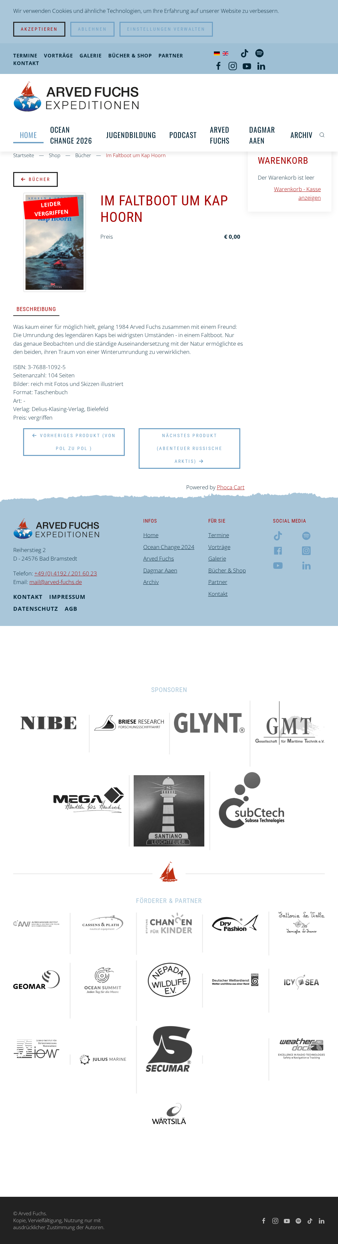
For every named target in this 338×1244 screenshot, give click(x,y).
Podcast (183, 134)
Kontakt (26, 63)
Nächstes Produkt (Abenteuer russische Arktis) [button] (189, 448)
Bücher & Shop (130, 55)
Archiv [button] (301, 134)
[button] (322, 135)
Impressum (67, 597)
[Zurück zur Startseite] (76, 96)
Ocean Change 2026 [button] (71, 135)
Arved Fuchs (219, 135)
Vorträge (58, 55)
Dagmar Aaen (262, 135)
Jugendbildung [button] (131, 134)
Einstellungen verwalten (166, 29)
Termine (25, 55)
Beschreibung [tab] (36, 309)
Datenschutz (35, 608)
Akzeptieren (39, 29)
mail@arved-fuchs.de (55, 582)
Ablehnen (92, 29)
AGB (71, 608)
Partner (170, 55)
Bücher (38, 179)
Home (28, 134)
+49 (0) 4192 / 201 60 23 (65, 573)
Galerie (91, 55)
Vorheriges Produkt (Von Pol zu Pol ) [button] (77, 442)
